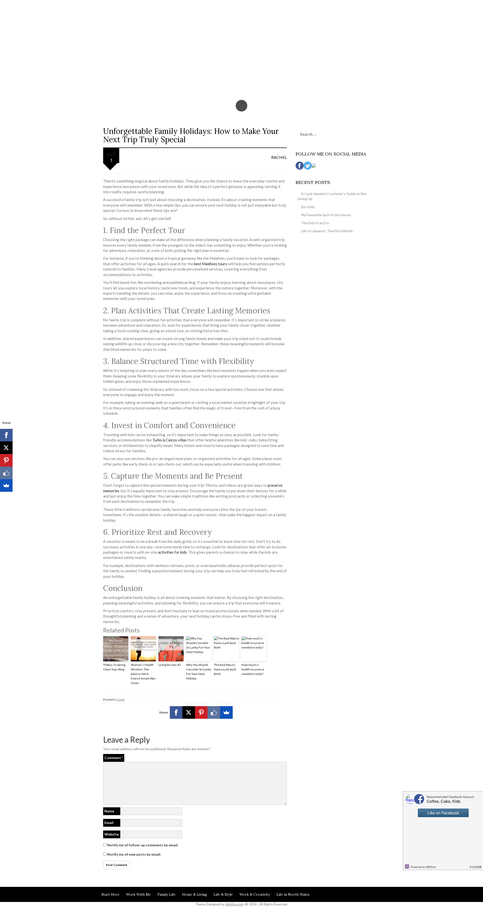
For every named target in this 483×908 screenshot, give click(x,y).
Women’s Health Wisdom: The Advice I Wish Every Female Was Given (143, 674)
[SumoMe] (226, 712)
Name (109, 811)
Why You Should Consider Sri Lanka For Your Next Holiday (198, 671)
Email (108, 822)
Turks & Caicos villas (169, 440)
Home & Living (194, 894)
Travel (120, 699)
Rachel (279, 157)
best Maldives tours (210, 263)
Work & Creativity (254, 894)
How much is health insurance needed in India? (253, 669)
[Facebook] (176, 712)
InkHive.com (234, 904)
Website (111, 834)
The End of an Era (315, 223)
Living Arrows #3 (169, 665)
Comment (113, 757)
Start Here (110, 894)
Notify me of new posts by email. (134, 854)
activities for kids (172, 552)
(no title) (307, 207)
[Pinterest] (201, 712)
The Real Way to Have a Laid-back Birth (225, 669)
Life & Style (223, 894)
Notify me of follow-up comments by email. (142, 845)
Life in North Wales (292, 894)
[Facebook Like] (214, 712)
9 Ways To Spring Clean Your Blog (114, 667)
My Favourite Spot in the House (326, 215)
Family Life (166, 894)
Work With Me (138, 894)
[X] (188, 712)
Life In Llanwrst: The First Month (327, 231)
